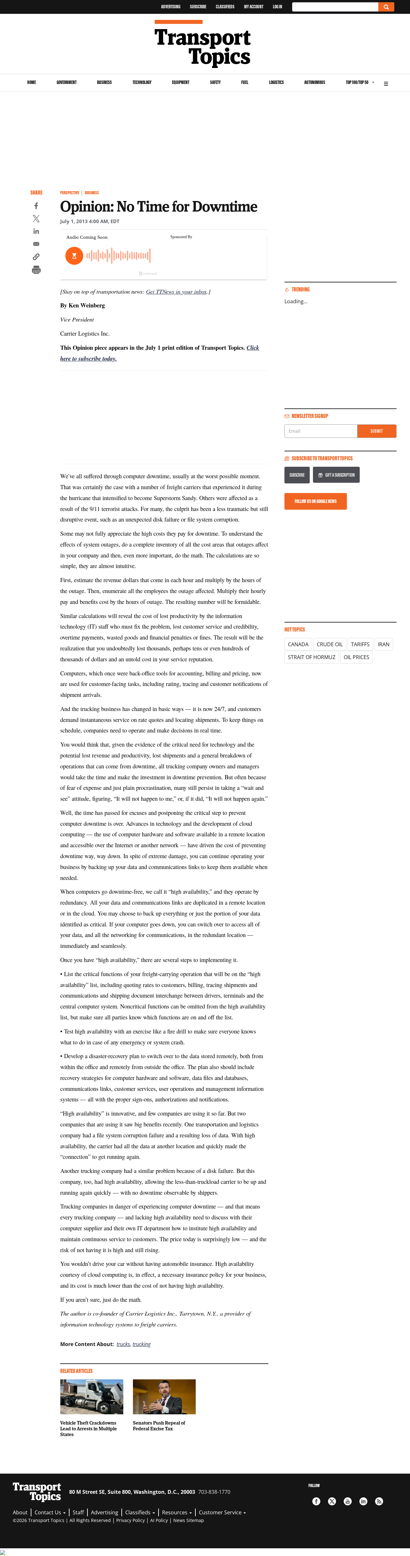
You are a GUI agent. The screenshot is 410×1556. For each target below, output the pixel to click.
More (386, 83)
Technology (142, 82)
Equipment (180, 82)
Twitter (332, 1501)
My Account (253, 7)
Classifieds (225, 7)
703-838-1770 (214, 1491)
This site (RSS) (379, 1501)
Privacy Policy (130, 1520)
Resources (175, 1512)
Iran (384, 644)
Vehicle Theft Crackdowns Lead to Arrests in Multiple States (88, 1428)
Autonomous (314, 82)
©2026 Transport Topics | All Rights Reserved (62, 1520)
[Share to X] (36, 219)
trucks (123, 1344)
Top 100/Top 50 (357, 82)
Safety (215, 82)
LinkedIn (363, 1501)
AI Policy (159, 1520)
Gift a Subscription (340, 475)
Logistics (276, 82)
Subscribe (198, 7)
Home (31, 82)
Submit (377, 431)
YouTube (348, 1501)
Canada (298, 644)
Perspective (69, 193)
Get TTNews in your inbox (176, 291)
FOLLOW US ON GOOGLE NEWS (316, 501)
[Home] (205, 44)
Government (67, 82)
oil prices (356, 657)
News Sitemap (188, 1520)
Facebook (316, 1501)
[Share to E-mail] (36, 245)
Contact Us (48, 1512)
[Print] (36, 270)
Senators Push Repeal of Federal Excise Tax (159, 1425)
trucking (142, 1344)
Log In (277, 7)
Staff (78, 1512)
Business (104, 82)
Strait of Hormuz (311, 657)
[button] (36, 258)
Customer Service (221, 1512)
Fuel (244, 82)
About (20, 1512)
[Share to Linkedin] (36, 232)
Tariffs (360, 644)
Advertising (170, 7)
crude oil (330, 644)
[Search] (386, 7)
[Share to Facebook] (36, 207)
